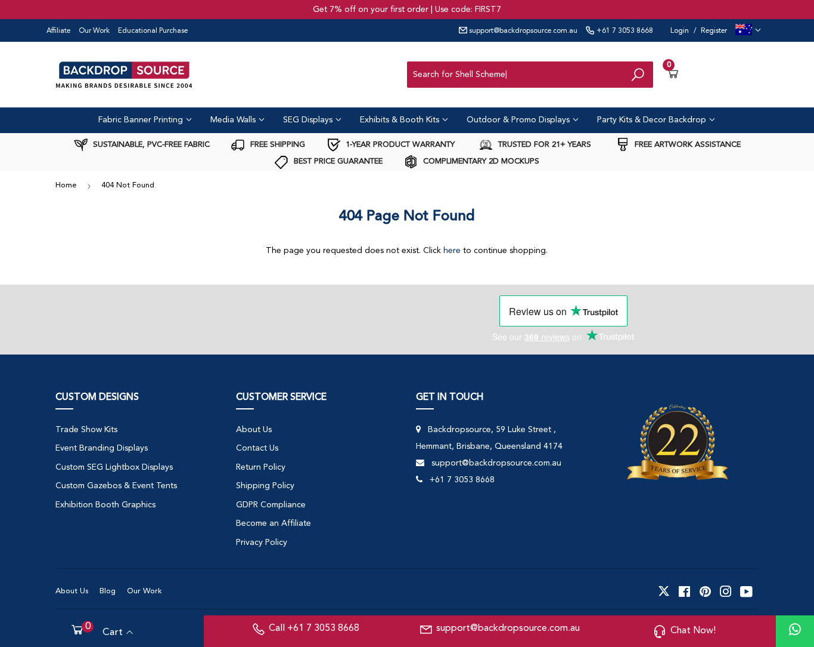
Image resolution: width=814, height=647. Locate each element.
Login (679, 31)
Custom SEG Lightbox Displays (114, 467)
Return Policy (260, 467)
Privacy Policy (261, 542)
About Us (254, 430)
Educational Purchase (153, 31)
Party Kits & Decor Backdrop (653, 120)
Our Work (94, 31)
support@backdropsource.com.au (522, 31)
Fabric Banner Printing (141, 120)
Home (66, 185)
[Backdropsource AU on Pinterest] (705, 591)
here (452, 251)
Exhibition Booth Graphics (105, 505)
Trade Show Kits (86, 430)
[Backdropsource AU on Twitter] (664, 591)
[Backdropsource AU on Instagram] (726, 591)
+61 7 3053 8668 (624, 31)
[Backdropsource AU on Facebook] (684, 591)
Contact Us (257, 448)
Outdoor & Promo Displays (519, 120)
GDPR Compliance (271, 505)
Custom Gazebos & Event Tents (116, 486)
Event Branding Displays (101, 448)
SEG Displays (309, 120)
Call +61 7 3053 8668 (314, 628)
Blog (108, 591)
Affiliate (58, 31)
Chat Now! (693, 631)
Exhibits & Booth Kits (401, 120)
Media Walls (234, 120)
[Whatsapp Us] (795, 631)
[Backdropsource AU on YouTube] (746, 591)
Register (714, 31)
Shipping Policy (265, 486)
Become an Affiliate (273, 523)
